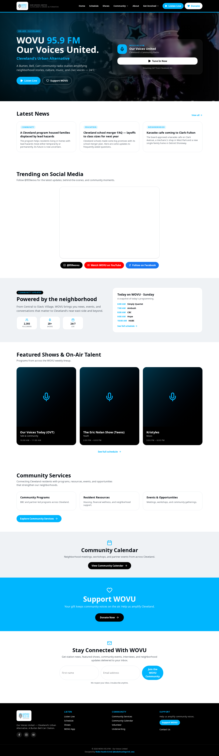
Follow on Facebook (144, 265)
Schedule (93, 5)
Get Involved (149, 5)
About (136, 5)
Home (82, 5)
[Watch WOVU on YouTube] (33, 734)
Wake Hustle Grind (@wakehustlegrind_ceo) (114, 751)
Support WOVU (59, 80)
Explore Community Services (37, 518)
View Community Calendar (107, 565)
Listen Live (174, 6)
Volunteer (117, 724)
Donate (195, 6)
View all (195, 115)
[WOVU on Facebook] (19, 734)
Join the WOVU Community (153, 673)
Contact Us (165, 729)
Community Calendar (122, 720)
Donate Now (107, 617)
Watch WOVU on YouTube (106, 265)
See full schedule (126, 326)
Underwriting (118, 729)
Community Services (122, 716)
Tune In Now (159, 61)
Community (120, 5)
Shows (106, 5)
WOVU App (69, 729)
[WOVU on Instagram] (26, 734)
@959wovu (73, 265)
